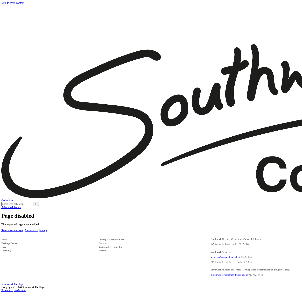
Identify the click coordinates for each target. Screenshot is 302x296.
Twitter (102, 250)
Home (4, 239)
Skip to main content (12, 2)
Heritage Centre (9, 243)
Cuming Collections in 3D (111, 239)
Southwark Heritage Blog (111, 247)
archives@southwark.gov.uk (224, 257)
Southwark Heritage (12, 284)
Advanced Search (11, 207)
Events (4, 247)
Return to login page (36, 230)
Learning (6, 250)
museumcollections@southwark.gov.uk (229, 274)
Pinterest (103, 243)
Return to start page (12, 230)
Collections (7, 200)
